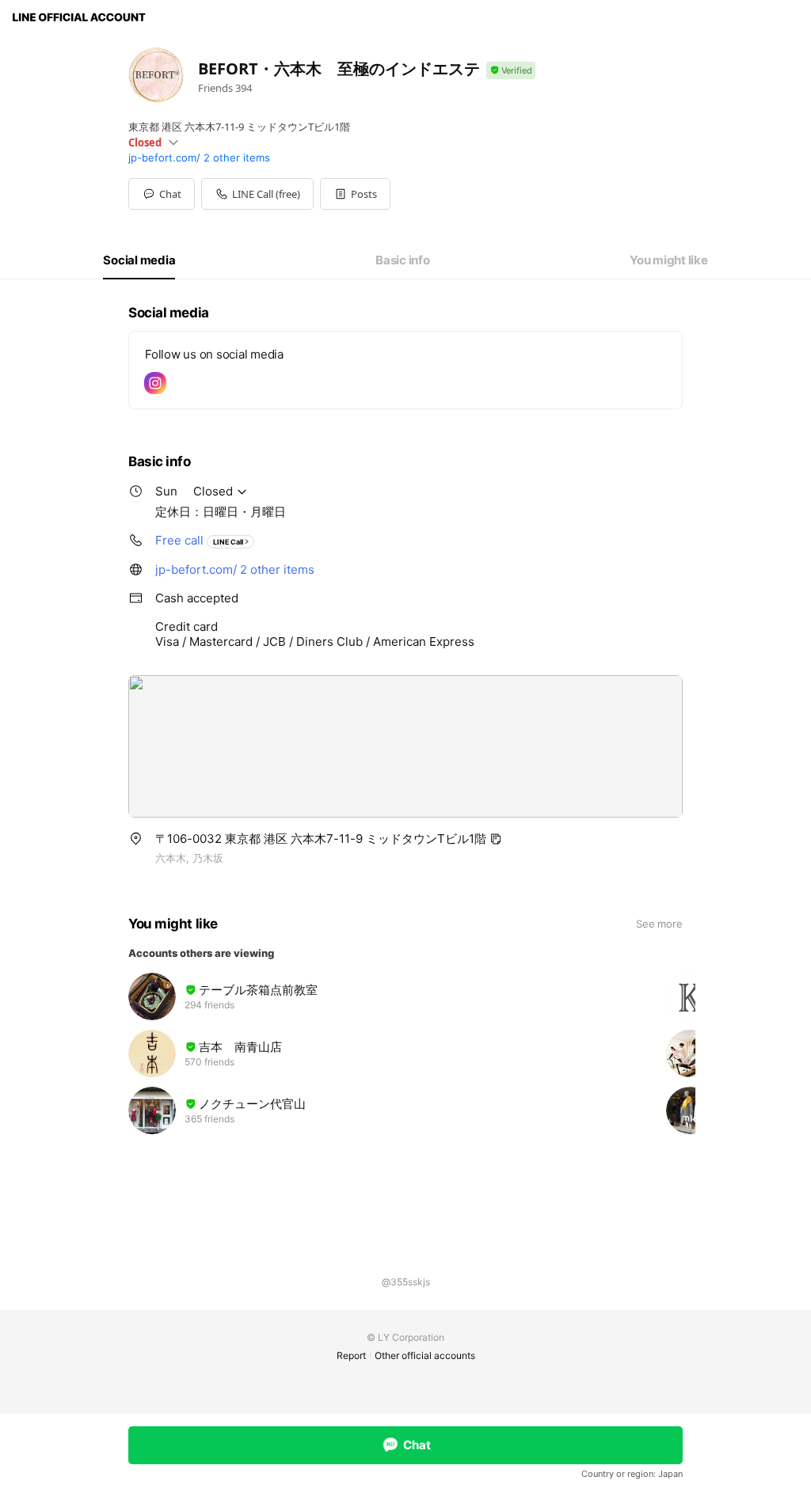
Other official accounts (425, 1355)
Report (351, 1355)
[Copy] (495, 839)
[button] (355, 194)
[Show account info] (510, 71)
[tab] (139, 260)
